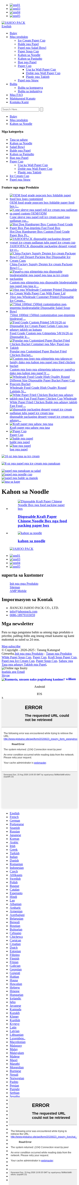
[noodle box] (30, 533)
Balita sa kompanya (30, 87)
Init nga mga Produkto (24, 583)
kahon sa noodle (31, 541)
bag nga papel (19, 449)
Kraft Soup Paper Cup (62, 657)
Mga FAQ (16, 95)
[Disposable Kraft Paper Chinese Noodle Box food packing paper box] (43, 508)
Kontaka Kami (19, 102)
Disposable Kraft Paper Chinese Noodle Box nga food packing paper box (42, 520)
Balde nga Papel (28, 44)
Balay (13, 33)
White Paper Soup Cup (16, 657)
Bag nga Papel (27, 62)
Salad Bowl (17, 147)
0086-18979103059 (22, 615)
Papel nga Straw (28, 80)
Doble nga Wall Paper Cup (43, 73)
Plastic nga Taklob (37, 76)
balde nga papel (20, 442)
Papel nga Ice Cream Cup (18, 661)
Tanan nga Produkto (59, 653)
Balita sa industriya (30, 91)
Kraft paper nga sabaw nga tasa (30, 427)
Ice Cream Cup (19, 176)
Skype (6, 675)
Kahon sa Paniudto (30, 58)
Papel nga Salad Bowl (32, 47)
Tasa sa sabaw (19, 139)
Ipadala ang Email (13, 671)
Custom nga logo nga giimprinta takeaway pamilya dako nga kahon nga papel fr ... (42, 371)
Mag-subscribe (11, 646)
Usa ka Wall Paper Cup (41, 69)
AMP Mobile (18, 591)
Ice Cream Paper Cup (31, 40)
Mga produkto (19, 37)
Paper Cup (24, 66)
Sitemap (15, 587)
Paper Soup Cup (28, 51)
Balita (13, 84)
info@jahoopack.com (23, 611)
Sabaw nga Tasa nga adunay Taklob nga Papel (37, 662)
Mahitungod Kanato (22, 98)
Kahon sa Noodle (29, 55)
